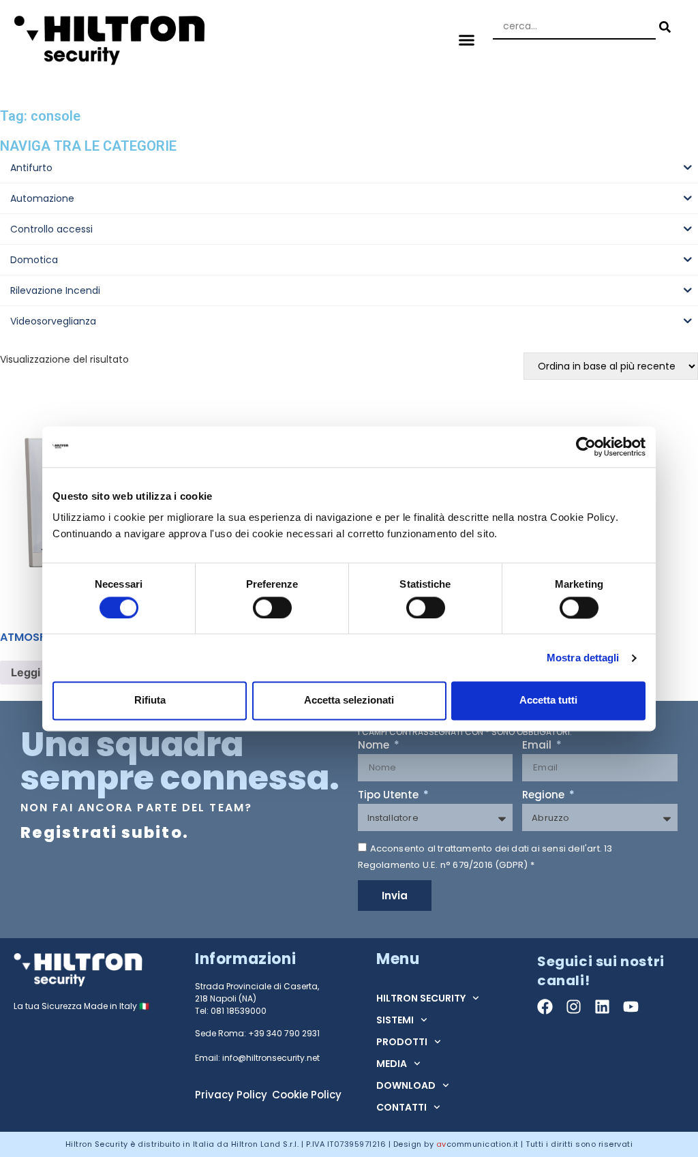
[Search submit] (663, 27)
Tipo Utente (389, 796)
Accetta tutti (548, 700)
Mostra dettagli (583, 657)
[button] (466, 39)
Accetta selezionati (349, 700)
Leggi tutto (40, 672)
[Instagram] (573, 1007)
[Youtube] (631, 1007)
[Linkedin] (602, 1007)
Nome (375, 746)
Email (538, 746)
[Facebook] (545, 1007)
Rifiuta (150, 700)
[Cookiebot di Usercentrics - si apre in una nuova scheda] (586, 446)
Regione (544, 796)
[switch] (272, 607)
